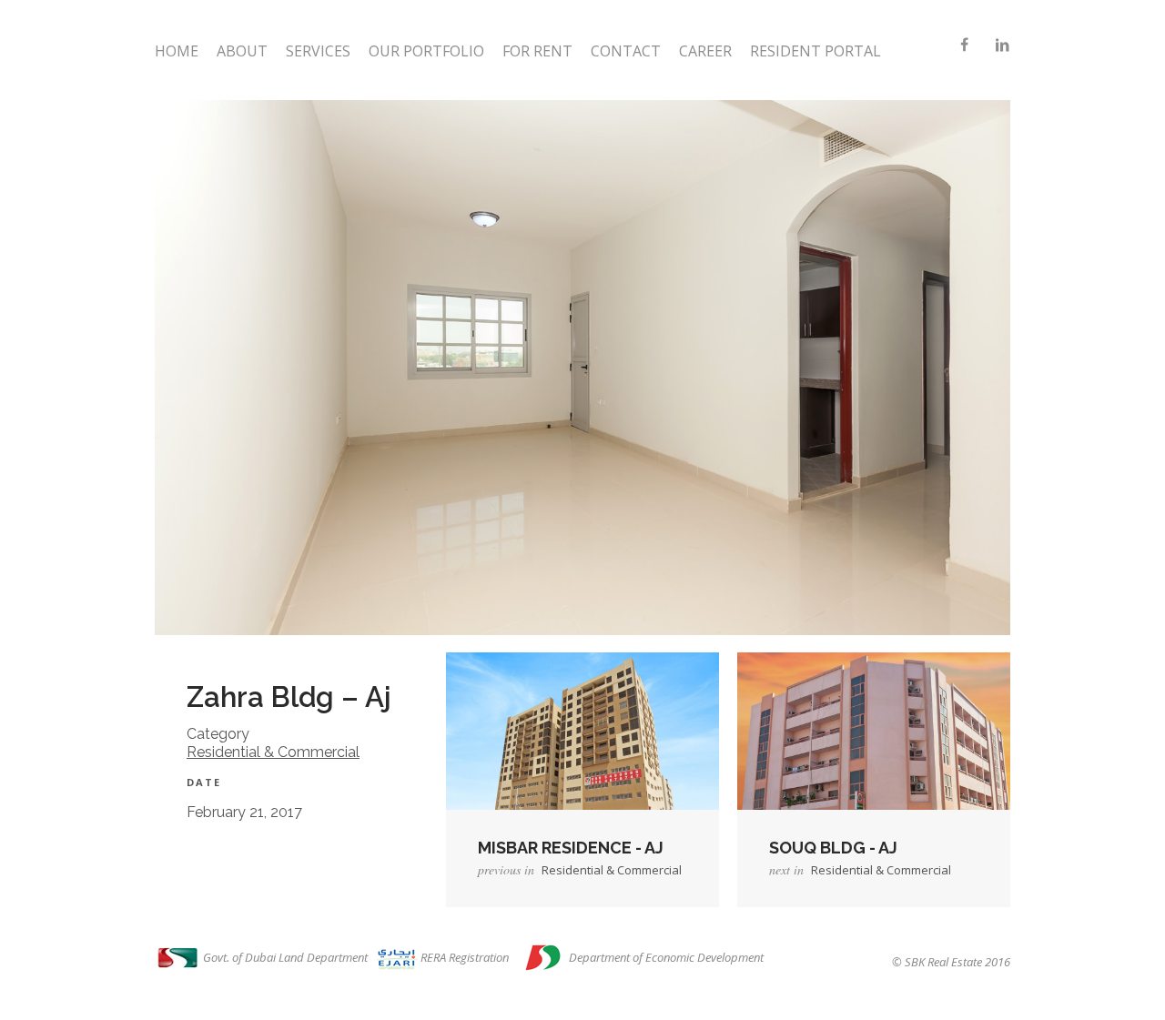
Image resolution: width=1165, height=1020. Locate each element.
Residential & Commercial (273, 752)
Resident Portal (815, 51)
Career (705, 51)
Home (176, 51)
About (242, 51)
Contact (626, 51)
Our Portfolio (426, 51)
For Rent (537, 51)
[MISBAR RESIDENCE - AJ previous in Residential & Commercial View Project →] (582, 743)
